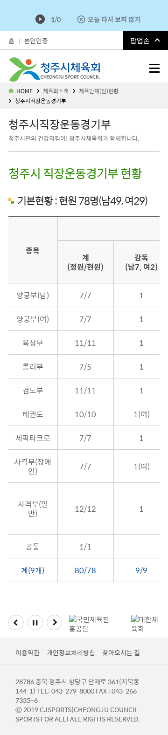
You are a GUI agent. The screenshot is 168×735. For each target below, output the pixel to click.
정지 (35, 622)
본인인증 (36, 40)
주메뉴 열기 (154, 68)
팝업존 (140, 40)
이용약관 (27, 652)
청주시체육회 (12, 61)
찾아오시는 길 (121, 652)
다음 (54, 622)
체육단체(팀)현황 (99, 91)
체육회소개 (56, 91)
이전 (16, 622)
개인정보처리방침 (71, 652)
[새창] (91, 621)
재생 (40, 19)
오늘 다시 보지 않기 (114, 19)
